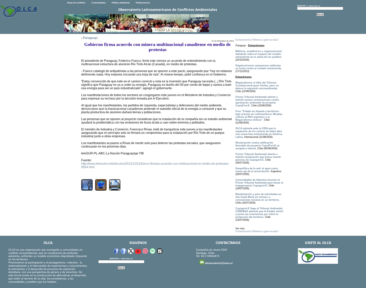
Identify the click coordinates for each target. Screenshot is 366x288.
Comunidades (99, 3)
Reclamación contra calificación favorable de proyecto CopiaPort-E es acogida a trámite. (257, 145)
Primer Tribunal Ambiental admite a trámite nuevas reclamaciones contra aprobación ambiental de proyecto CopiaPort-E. (257, 101)
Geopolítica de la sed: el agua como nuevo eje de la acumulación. (256, 170)
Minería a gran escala (265, 39)
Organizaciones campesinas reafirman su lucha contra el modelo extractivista (258, 67)
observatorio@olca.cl (219, 263)
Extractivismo (243, 39)
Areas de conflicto (76, 3)
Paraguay (90, 37)
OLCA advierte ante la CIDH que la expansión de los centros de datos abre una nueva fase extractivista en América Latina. (258, 132)
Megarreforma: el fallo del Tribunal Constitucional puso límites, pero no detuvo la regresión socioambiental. (257, 85)
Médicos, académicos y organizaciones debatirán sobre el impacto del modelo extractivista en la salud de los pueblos (258, 54)
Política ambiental (121, 3)
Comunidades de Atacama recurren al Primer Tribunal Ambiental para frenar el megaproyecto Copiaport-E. (259, 182)
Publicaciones (143, 3)
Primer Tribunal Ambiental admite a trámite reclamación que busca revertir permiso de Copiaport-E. (258, 157)
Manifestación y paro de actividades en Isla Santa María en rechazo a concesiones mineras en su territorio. (258, 197)
